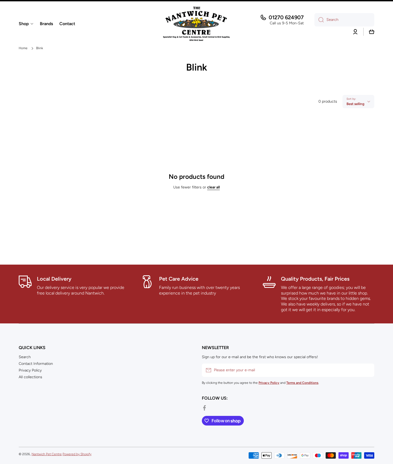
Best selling (355, 104)
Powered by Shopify (77, 454)
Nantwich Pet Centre (47, 454)
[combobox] (344, 19)
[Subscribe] (367, 370)
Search (25, 357)
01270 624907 (286, 17)
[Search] (319, 19)
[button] (371, 31)
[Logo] (196, 24)
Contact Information (36, 363)
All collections (30, 377)
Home (23, 48)
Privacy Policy (30, 370)
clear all (213, 187)
